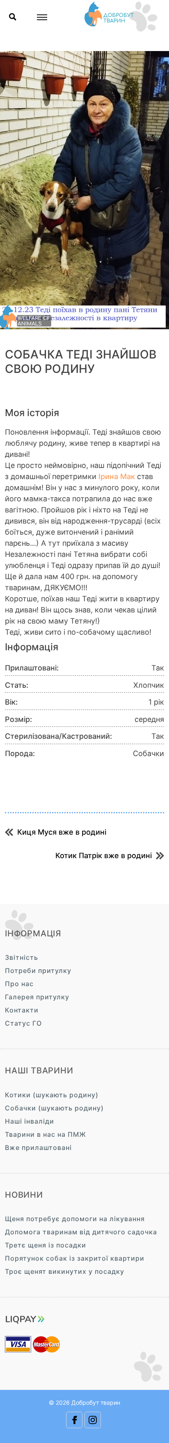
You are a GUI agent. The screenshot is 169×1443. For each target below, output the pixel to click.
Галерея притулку (37, 997)
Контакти (22, 1010)
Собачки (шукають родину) (54, 1108)
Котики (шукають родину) (51, 1095)
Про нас (19, 984)
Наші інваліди (29, 1121)
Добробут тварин (95, 1402)
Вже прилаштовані (38, 1147)
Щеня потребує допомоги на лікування (75, 1219)
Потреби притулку (38, 970)
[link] (116, 476)
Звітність (21, 957)
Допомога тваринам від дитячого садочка (81, 1232)
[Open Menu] (42, 17)
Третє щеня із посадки (45, 1245)
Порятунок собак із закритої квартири (74, 1258)
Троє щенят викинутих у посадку (64, 1271)
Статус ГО (23, 1023)
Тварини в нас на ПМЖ (45, 1134)
